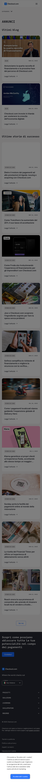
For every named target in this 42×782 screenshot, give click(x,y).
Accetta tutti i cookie (20, 776)
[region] (21, 767)
